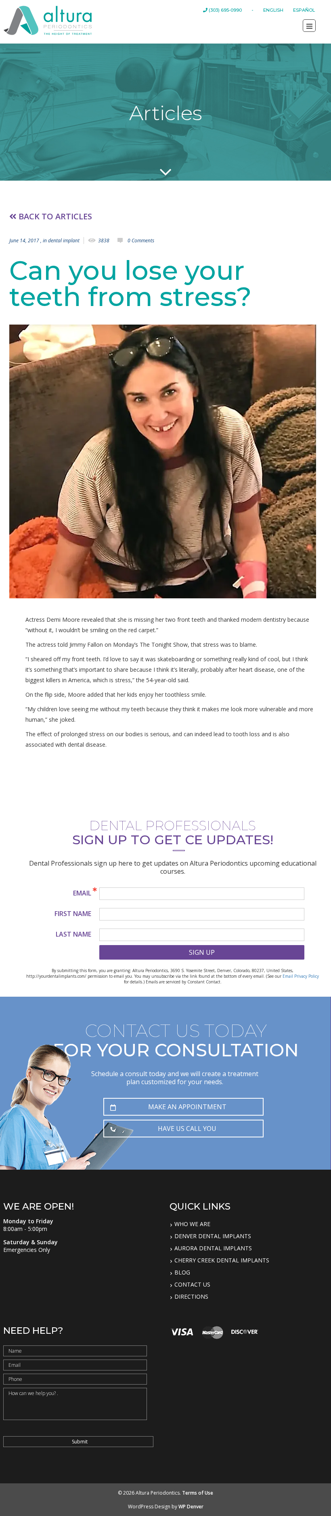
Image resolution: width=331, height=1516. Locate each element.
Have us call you (187, 1128)
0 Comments (141, 240)
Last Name (73, 934)
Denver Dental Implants (212, 1236)
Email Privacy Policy (301, 976)
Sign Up (202, 952)
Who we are (192, 1224)
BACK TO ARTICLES (54, 216)
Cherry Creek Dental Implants (221, 1260)
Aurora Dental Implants (213, 1248)
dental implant (64, 240)
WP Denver (190, 1506)
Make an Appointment (187, 1106)
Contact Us (192, 1284)
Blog (182, 1272)
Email (82, 893)
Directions (191, 1296)
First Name (72, 913)
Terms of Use (197, 1492)
